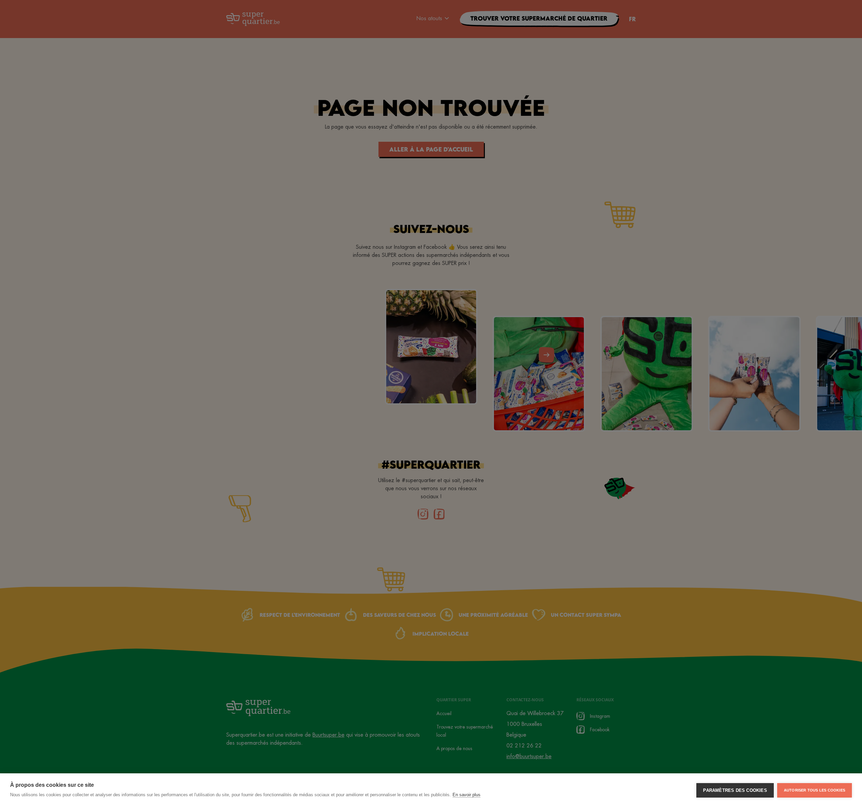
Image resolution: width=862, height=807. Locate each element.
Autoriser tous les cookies (814, 790)
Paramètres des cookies (735, 790)
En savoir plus (466, 794)
